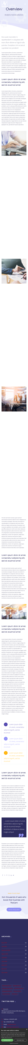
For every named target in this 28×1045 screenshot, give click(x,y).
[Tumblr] (9, 875)
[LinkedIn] (11, 875)
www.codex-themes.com (12, 1027)
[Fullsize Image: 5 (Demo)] (14, 399)
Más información (8, 1037)
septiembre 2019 (6, 950)
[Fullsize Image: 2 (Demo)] (14, 271)
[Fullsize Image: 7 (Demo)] (14, 143)
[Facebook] (2, 875)
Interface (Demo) (18, 988)
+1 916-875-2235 (13, 1019)
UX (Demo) (14, 994)
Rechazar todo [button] (20, 1040)
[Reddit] (13, 875)
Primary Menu (25, 4)
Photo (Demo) (17, 991)
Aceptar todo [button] (7, 1040)
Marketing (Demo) (7, 991)
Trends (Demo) (6, 994)
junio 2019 (4, 961)
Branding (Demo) (6, 985)
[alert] (14, 1036)
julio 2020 (4, 946)
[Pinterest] (6, 875)
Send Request (14, 909)
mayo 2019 (4, 965)
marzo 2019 (4, 972)
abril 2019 (4, 969)
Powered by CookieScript (14, 1043)
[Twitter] (4, 875)
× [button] (26, 1029)
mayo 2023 (4, 942)
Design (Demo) (17, 985)
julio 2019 (4, 957)
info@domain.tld (11, 1024)
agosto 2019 (5, 954)
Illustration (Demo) (7, 988)
